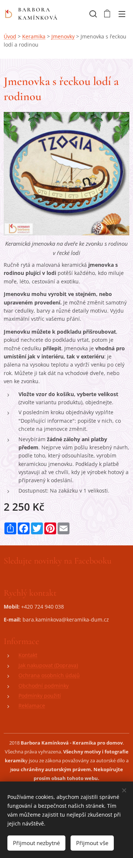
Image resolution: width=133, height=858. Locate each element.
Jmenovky (63, 36)
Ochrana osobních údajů (49, 675)
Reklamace (31, 705)
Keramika (33, 36)
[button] (92, 13)
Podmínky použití (39, 695)
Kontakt (27, 654)
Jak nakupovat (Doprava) (48, 665)
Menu (122, 13)
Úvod (10, 36)
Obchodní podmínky (43, 685)
